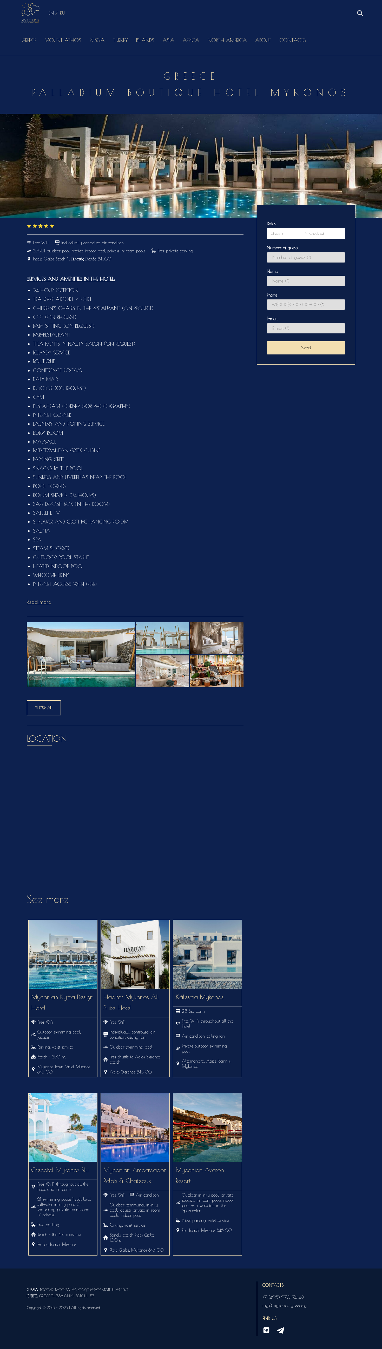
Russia (97, 40)
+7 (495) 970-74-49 (283, 1297)
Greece (29, 40)
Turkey (120, 40)
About (263, 40)
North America (227, 40)
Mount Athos (63, 40)
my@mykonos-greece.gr (285, 1305)
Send (306, 347)
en (51, 13)
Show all (44, 708)
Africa (191, 40)
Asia (168, 40)
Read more (39, 602)
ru (62, 13)
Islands (145, 40)
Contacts (292, 40)
